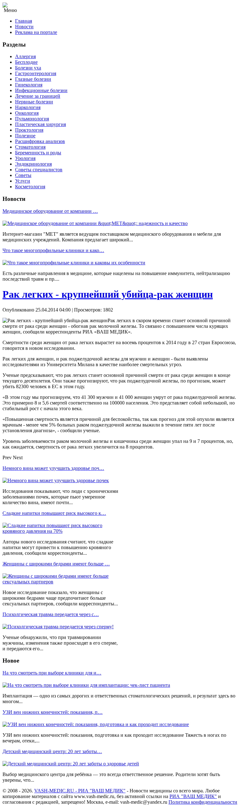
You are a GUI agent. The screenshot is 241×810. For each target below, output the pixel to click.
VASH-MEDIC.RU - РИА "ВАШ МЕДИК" (80, 790)
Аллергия (25, 56)
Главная (23, 21)
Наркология (27, 107)
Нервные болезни (34, 101)
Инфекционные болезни (41, 90)
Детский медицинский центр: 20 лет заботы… (52, 751)
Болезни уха (28, 67)
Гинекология (28, 84)
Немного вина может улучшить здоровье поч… (53, 468)
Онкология (27, 113)
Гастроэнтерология (35, 73)
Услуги (22, 181)
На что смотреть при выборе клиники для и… (52, 672)
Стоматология (30, 147)
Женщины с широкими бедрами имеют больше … (56, 563)
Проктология (29, 130)
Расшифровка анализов (40, 141)
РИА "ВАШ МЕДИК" (193, 796)
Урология (25, 158)
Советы (23, 175)
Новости (24, 26)
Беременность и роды (38, 152)
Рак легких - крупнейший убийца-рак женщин (108, 294)
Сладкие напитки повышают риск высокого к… (54, 513)
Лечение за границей (37, 96)
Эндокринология (33, 164)
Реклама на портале (36, 32)
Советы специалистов (38, 169)
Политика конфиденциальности (203, 802)
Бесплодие (26, 62)
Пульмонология (32, 118)
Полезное (25, 135)
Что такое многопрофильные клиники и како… (53, 250)
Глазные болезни (33, 79)
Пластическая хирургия (40, 124)
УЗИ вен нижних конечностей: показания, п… (53, 712)
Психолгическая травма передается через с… (51, 614)
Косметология (30, 186)
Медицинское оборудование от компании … (50, 211)
